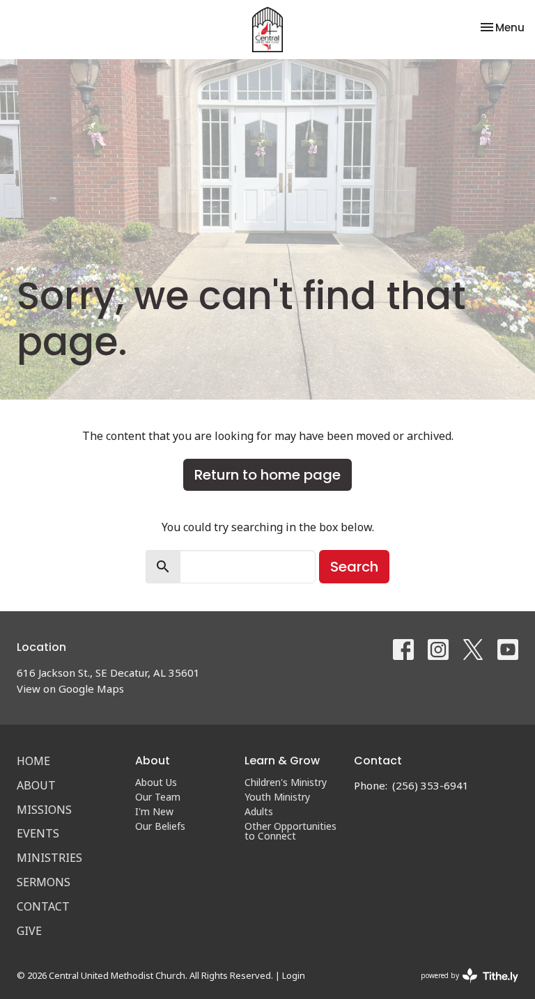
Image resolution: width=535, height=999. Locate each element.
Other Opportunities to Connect (290, 830)
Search (354, 566)
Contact (43, 906)
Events (38, 833)
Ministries (49, 857)
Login (293, 975)
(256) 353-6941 (430, 785)
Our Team (157, 796)
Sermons (43, 882)
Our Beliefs (160, 826)
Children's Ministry (286, 782)
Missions (44, 809)
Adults (259, 811)
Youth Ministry (277, 796)
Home (33, 761)
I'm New (154, 811)
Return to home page (267, 475)
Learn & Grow (282, 761)
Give (29, 930)
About (36, 785)
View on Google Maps (70, 688)
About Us (156, 782)
